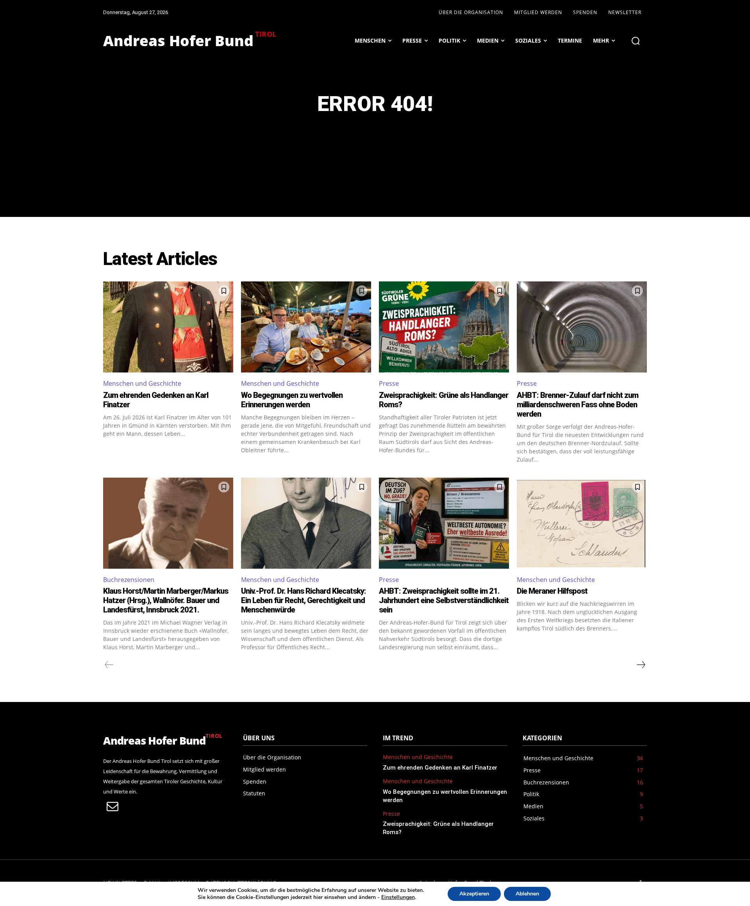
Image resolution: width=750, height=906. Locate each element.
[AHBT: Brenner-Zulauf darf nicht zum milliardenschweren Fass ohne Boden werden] (582, 326)
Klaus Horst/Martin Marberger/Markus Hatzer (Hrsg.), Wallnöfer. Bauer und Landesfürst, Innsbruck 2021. (165, 600)
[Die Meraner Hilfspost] (582, 523)
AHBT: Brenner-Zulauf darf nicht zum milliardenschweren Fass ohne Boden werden (577, 404)
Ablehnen (527, 893)
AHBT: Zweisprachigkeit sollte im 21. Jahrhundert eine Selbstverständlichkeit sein (444, 600)
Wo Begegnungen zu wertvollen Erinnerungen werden (292, 399)
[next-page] (640, 665)
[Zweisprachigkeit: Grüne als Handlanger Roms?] (444, 326)
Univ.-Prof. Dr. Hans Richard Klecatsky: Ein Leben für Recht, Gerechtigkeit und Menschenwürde (303, 600)
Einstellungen (398, 897)
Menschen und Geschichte (142, 383)
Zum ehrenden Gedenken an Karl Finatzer (440, 767)
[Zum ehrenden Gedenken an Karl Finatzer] (168, 326)
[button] (635, 40)
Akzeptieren (474, 893)
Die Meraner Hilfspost (552, 591)
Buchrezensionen (128, 579)
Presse (389, 383)
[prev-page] (109, 665)
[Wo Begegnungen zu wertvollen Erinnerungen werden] (306, 326)
